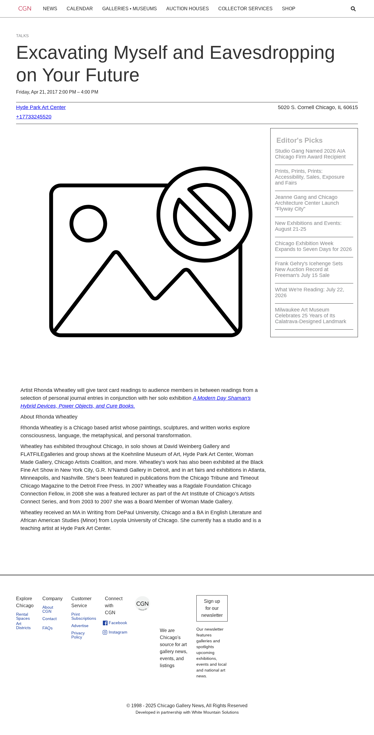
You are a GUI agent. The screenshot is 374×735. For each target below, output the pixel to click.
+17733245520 (33, 117)
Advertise (80, 626)
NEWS (50, 8)
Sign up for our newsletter (212, 608)
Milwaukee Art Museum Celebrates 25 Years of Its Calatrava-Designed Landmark (310, 315)
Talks (22, 35)
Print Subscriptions (83, 616)
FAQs (47, 628)
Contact (49, 619)
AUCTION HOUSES (187, 8)
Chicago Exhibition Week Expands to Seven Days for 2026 (313, 246)
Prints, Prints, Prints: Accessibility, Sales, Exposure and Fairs (309, 177)
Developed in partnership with (187, 712)
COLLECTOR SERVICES (245, 8)
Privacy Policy (78, 635)
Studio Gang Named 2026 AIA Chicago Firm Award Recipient (310, 154)
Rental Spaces (23, 616)
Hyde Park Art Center (41, 107)
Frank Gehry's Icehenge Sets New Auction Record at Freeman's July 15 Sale (309, 269)
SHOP (288, 8)
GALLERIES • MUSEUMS (129, 8)
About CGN (47, 609)
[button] (50, 9)
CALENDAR (80, 8)
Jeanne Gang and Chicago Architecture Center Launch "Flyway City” (307, 203)
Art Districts (23, 626)
